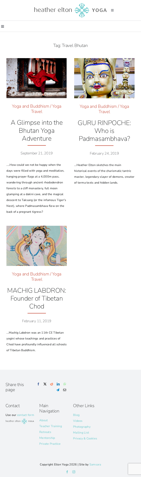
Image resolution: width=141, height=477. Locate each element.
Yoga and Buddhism (30, 106)
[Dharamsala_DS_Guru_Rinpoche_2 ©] (104, 60)
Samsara (95, 465)
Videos (77, 421)
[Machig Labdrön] (36, 227)
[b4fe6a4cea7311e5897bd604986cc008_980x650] (36, 60)
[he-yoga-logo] (70, 3)
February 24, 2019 (104, 153)
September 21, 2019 (37, 153)
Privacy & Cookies (85, 438)
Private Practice (50, 444)
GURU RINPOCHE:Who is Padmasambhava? (104, 130)
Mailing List (81, 433)
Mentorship (47, 438)
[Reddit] (51, 384)
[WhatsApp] (65, 384)
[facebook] (67, 471)
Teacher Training (50, 426)
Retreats (45, 432)
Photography (82, 427)
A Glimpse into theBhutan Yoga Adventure (37, 130)
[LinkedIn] (58, 384)
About (43, 420)
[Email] (64, 390)
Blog (76, 415)
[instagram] (73, 471)
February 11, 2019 (36, 321)
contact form (25, 415)
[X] (45, 384)
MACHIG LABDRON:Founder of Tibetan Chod (36, 298)
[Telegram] (58, 390)
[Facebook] (38, 384)
